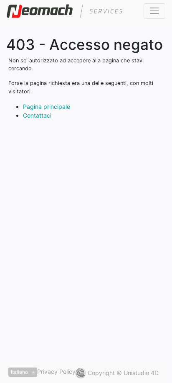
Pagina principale (46, 106)
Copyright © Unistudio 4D (123, 372)
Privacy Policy (56, 371)
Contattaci (37, 115)
